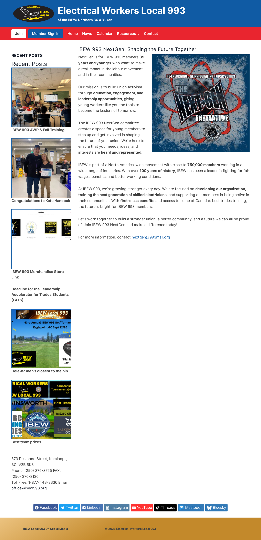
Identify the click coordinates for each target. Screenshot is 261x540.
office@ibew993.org (29, 488)
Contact (151, 33)
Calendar (105, 33)
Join (19, 33)
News (87, 33)
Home (72, 33)
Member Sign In (46, 33)
